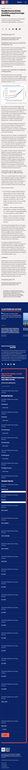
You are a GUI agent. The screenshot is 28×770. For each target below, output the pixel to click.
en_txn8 (3, 663)
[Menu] (25, 2)
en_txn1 (3, 574)
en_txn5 (3, 625)
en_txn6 (3, 638)
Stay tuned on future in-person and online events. (12, 377)
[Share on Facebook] (6, 29)
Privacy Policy (4, 764)
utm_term (4, 561)
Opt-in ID (3, 726)
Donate (19, 2)
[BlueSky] (14, 364)
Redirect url (4, 489)
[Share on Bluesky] (13, 29)
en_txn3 (3, 599)
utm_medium (4, 523)
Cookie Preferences (5, 767)
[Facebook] (5, 364)
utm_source (4, 510)
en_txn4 (3, 612)
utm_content (4, 548)
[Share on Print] (19, 29)
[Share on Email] (16, 29)
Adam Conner (4, 335)
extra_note (4, 701)
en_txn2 (3, 587)
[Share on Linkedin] (9, 29)
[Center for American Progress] (3, 2)
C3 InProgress (5, 455)
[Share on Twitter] (2, 29)
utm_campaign (5, 535)
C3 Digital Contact (6, 468)
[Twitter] (2, 364)
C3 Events (4, 417)
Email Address (8, 383)
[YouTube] (8, 364)
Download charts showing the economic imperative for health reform (11, 38)
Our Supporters (4, 766)
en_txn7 (3, 650)
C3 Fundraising (5, 429)
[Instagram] (11, 364)
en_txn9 (3, 676)
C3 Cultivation (5, 442)
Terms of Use (3, 763)
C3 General (4, 404)
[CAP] (5, 750)
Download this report (6, 34)
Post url (3, 500)
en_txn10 (3, 689)
